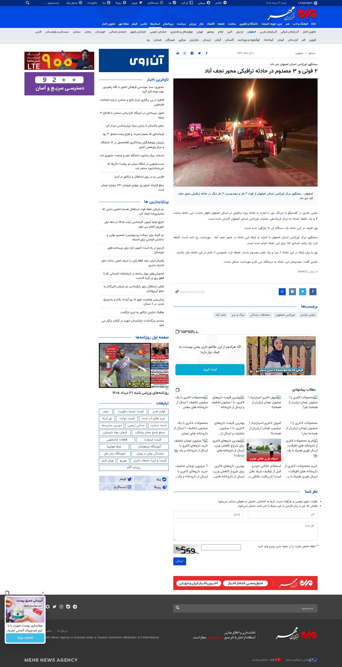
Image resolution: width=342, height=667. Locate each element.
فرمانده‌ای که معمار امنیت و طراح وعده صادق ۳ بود (133, 134)
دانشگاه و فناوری (248, 24)
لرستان (207, 40)
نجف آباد (221, 315)
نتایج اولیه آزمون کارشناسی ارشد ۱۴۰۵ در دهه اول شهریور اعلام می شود (134, 224)
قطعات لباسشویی (117, 439)
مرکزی (182, 40)
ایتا (104, 3)
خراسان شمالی (117, 32)
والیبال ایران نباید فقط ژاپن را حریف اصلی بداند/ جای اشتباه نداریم (132, 263)
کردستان (293, 40)
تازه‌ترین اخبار (158, 80)
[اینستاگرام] (61, 607)
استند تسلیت (158, 425)
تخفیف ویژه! (25, 637)
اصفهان (251, 32)
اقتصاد (211, 24)
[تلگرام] (75, 607)
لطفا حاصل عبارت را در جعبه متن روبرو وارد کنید (288, 546)
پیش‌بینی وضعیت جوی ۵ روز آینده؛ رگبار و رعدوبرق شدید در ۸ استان (133, 301)
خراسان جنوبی (158, 32)
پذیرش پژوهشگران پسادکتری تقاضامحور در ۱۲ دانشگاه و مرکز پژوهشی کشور (132, 144)
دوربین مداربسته (111, 425)
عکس (144, 24)
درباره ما (62, 631)
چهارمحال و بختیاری (182, 32)
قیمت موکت (127, 418)
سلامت (232, 24)
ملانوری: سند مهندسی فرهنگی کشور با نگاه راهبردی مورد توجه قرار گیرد (133, 89)
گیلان (218, 40)
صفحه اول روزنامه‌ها (152, 338)
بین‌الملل (168, 24)
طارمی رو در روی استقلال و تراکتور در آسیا (139, 176)
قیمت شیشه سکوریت (131, 411)
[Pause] (251, 371)
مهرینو (123, 460)
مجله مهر (123, 24)
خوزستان (100, 32)
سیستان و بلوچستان (57, 32)
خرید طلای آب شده (153, 418)
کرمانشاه (269, 40)
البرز (229, 32)
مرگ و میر (238, 315)
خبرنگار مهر (277, 213)
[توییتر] (54, 607)
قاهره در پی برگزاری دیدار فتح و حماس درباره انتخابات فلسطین (132, 102)
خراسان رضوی (138, 32)
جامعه (221, 24)
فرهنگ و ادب (300, 24)
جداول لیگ (72, 3)
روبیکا (119, 3)
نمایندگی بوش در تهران (150, 453)
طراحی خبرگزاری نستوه (297, 660)
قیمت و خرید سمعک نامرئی (149, 460)
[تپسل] (177, 331)
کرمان (281, 40)
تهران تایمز (107, 460)
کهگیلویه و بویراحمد (249, 40)
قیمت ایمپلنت (152, 439)
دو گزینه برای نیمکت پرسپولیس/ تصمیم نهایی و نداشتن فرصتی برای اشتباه (135, 237)
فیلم (134, 24)
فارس (38, 32)
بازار (201, 24)
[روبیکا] (48, 607)
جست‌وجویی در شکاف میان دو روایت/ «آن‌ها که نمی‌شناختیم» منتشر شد (135, 166)
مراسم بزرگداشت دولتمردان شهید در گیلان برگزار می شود (133, 323)
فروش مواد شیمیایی (115, 432)
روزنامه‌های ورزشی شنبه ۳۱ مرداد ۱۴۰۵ (140, 393)
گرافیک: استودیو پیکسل (264, 660)
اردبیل (239, 32)
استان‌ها (155, 24)
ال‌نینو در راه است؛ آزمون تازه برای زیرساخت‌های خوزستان (136, 250)
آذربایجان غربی (268, 32)
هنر (287, 24)
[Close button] (43, 592)
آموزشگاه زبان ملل (114, 453)
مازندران (194, 40)
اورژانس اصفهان (285, 315)
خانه (313, 24)
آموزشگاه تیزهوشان (149, 446)
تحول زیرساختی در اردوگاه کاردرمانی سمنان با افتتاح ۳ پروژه (132, 115)
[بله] (68, 607)
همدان (157, 40)
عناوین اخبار (309, 32)
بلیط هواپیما (114, 446)
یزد (148, 40)
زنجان (88, 32)
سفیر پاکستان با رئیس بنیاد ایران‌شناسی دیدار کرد (135, 126)
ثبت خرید (210, 369)
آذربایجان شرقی (290, 32)
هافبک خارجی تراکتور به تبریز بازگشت (142, 312)
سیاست (181, 24)
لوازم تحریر (158, 411)
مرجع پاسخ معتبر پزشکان (150, 432)
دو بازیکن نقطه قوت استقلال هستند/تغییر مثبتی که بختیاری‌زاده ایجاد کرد (133, 211)
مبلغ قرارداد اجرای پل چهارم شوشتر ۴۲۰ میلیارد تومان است (132, 187)
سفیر (106, 411)
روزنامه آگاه (134, 467)
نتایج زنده (92, 3)
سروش (202, 3)
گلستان (229, 40)
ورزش (192, 24)
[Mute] (257, 371)
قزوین (312, 40)
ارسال (179, 561)
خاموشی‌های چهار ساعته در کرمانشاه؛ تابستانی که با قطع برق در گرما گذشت (133, 276)
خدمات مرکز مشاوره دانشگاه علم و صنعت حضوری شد (132, 155)
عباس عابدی (308, 315)
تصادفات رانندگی (260, 315)
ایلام (220, 32)
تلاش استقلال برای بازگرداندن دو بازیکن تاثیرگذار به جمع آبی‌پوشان (134, 288)
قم (303, 40)
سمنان (77, 32)
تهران (200, 32)
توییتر (134, 3)
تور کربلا (107, 418)
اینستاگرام (153, 3)
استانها (311, 53)
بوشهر (210, 32)
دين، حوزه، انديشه (272, 24)
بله (170, 3)
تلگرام (219, 3)
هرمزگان (170, 40)
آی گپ (185, 3)
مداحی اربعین (136, 425)
